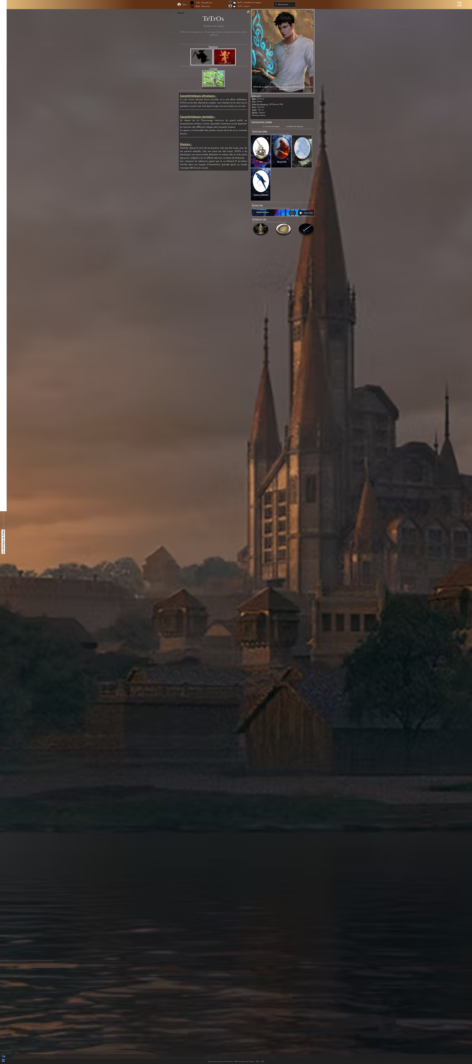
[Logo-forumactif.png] (3, 1056)
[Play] (301, 213)
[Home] (248, 11)
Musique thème (259, 115)
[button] (459, 4)
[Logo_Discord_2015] (3, 1060)
